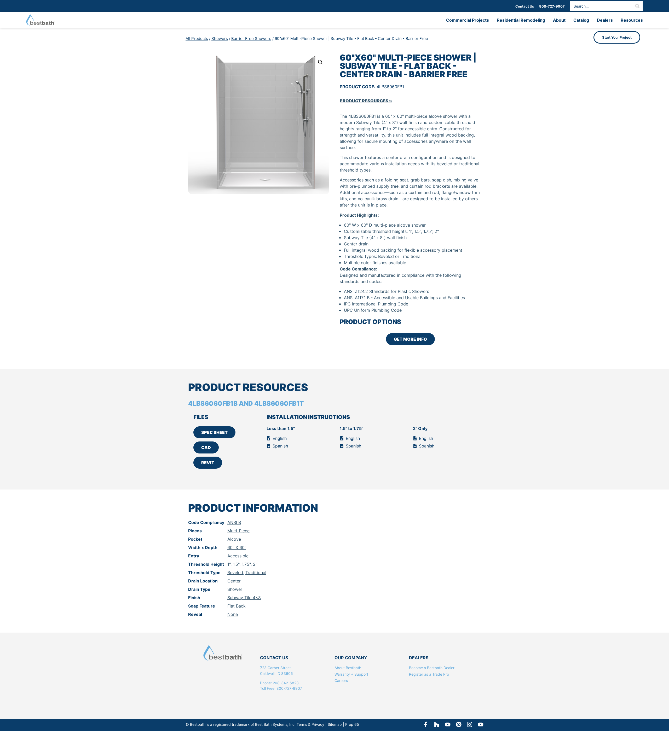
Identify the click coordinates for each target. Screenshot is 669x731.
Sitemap (335, 724)
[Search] (637, 6)
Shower (234, 589)
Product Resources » (366, 101)
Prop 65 (352, 724)
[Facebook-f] (426, 724)
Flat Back (236, 606)
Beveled (235, 572)
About (559, 20)
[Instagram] (469, 724)
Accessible (238, 556)
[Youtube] (480, 724)
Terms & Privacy (310, 724)
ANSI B (234, 522)
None (232, 614)
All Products (197, 38)
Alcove (234, 539)
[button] (320, 62)
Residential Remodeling (521, 20)
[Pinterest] (459, 724)
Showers (219, 38)
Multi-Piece (238, 531)
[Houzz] (437, 724)
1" (228, 564)
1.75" (246, 564)
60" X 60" (236, 547)
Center (234, 581)
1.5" (236, 564)
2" (255, 564)
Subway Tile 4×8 (244, 597)
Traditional (255, 572)
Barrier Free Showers (251, 38)
